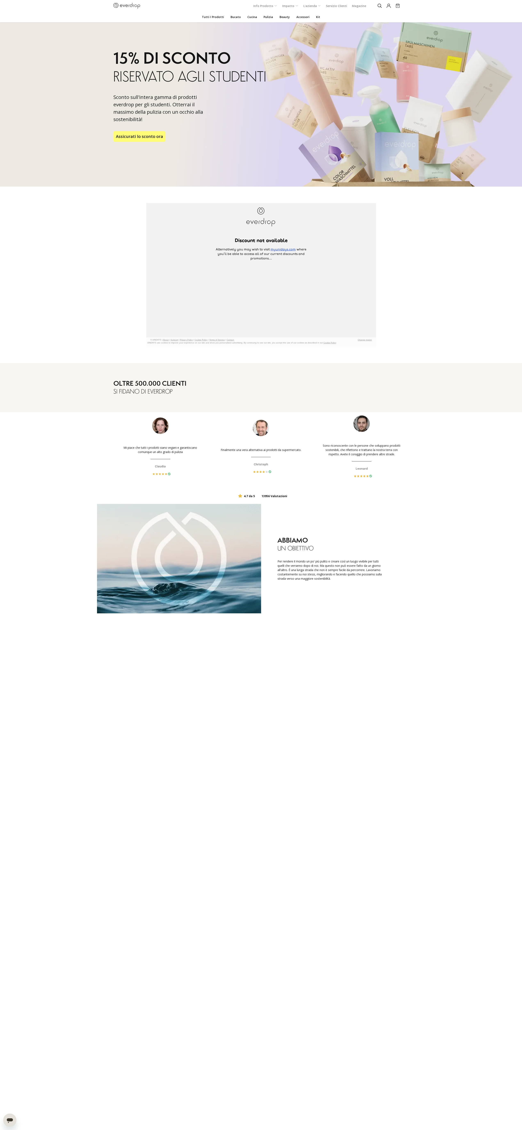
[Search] (379, 5)
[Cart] (397, 5)
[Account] (388, 5)
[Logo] (126, 5)
